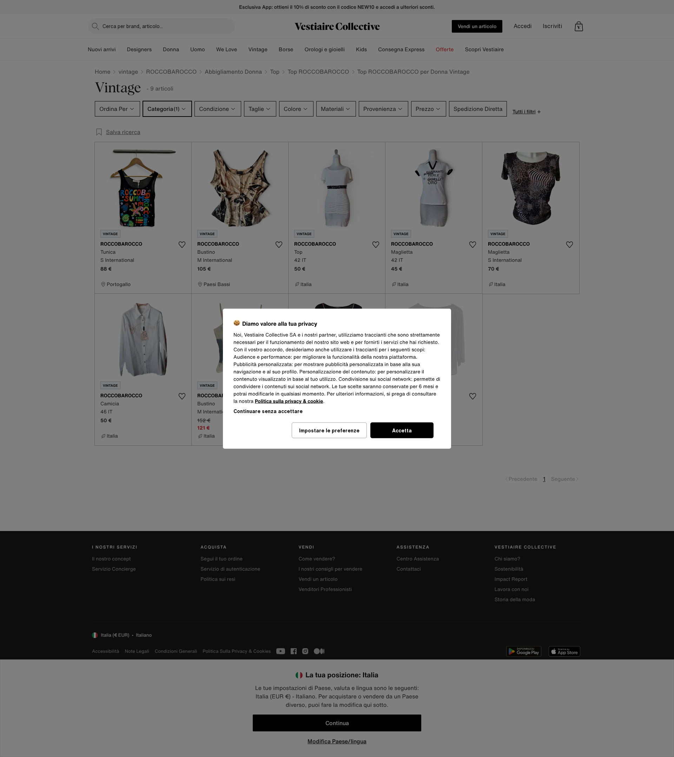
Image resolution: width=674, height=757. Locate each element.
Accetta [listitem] (402, 430)
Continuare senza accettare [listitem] (268, 410)
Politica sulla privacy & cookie (289, 401)
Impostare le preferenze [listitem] (329, 430)
